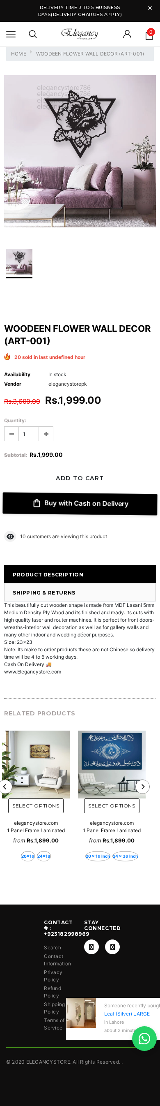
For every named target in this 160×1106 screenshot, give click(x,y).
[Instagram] (112, 946)
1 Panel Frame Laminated (36, 830)
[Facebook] (91, 946)
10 (23, 536)
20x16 (27, 856)
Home (18, 54)
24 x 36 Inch (125, 856)
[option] (80, 152)
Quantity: (15, 420)
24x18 (43, 856)
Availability (17, 374)
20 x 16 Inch (98, 856)
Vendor (12, 384)
